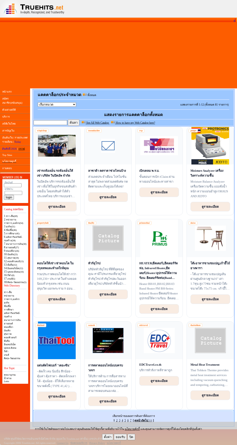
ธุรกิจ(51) (10, 226)
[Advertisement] (118, 55)
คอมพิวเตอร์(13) (15, 261)
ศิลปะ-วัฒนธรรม (12, 358)
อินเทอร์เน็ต (10, 344)
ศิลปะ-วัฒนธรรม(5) (16, 282)
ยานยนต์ (8, 323)
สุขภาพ (8, 334)
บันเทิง (7, 330)
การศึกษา (9, 309)
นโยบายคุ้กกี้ (132, 429)
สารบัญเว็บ (8, 130)
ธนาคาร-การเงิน (12, 320)
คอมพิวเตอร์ (10, 337)
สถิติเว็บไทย (9, 123)
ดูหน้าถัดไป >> (143, 420)
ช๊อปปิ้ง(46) (11, 230)
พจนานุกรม (10, 375)
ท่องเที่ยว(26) (12, 251)
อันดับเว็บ (7, 137)
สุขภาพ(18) (13, 258)
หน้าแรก (7, 91)
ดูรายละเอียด (56, 206)
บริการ (6, 116)
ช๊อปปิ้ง (7, 306)
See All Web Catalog (97, 122)
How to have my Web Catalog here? (135, 122)
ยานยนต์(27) (12, 247)
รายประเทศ (21, 137)
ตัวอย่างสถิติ (9, 109)
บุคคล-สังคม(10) (15, 272)
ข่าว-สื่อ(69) (12, 216)
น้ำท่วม (8, 378)
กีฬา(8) (10, 275)
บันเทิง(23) (12, 254)
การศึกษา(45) (12, 233)
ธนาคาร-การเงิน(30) (16, 244)
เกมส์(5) (11, 278)
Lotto (6, 381)
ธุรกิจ (6, 302)
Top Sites (7, 155)
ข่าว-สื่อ (8, 292)
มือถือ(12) (12, 265)
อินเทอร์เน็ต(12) (15, 268)
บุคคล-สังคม (10, 348)
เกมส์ (6, 355)
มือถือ (7, 341)
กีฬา (6, 351)
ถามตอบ (7, 168)
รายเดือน (7, 141)
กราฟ (22, 148)
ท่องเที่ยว (8, 327)
